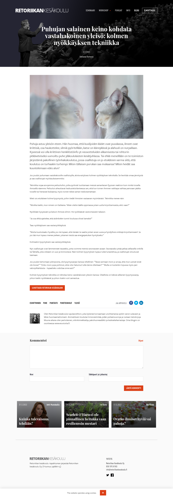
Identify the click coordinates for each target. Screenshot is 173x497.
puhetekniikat (66, 303)
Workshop (103, 10)
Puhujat (118, 10)
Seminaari (90, 10)
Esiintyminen (35, 303)
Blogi (136, 10)
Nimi (31, 374)
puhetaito (54, 303)
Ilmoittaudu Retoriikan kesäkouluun (47, 288)
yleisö (77, 303)
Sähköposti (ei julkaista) (98, 374)
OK (103, 493)
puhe (45, 303)
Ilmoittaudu (149, 10)
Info (128, 10)
